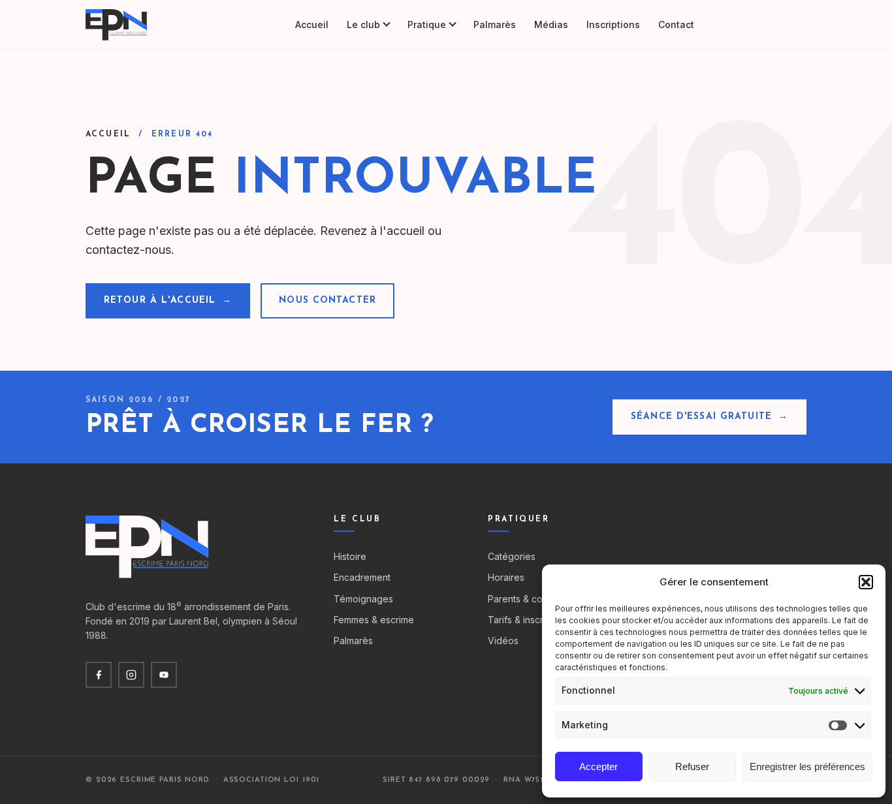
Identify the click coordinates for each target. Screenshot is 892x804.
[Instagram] (131, 675)
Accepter (598, 766)
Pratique (426, 24)
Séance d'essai (759, 24)
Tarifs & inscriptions (529, 619)
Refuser (692, 766)
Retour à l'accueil (168, 300)
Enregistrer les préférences (807, 766)
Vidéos (503, 640)
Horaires (506, 577)
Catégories (511, 556)
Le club (363, 24)
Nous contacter (327, 300)
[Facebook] (99, 675)
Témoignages (363, 598)
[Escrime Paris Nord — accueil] (117, 25)
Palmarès (494, 24)
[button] (865, 582)
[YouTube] (164, 675)
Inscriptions (613, 24)
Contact (676, 24)
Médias (551, 24)
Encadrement (362, 577)
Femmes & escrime (374, 619)
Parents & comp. (523, 598)
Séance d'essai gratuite (709, 417)
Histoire (350, 556)
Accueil (311, 24)
